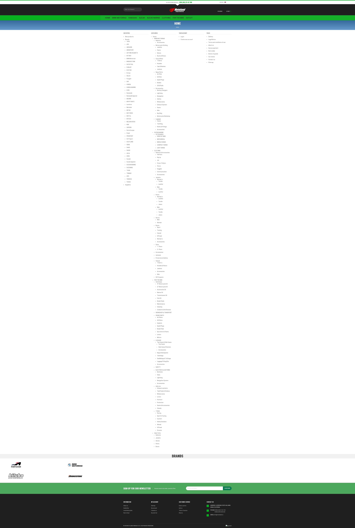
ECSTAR (129, 70)
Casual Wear (159, 58)
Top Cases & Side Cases (164, 342)
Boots (157, 225)
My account (154, 508)
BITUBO (129, 55)
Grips (158, 375)
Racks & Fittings (162, 126)
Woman (159, 222)
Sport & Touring (161, 416)
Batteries (160, 372)
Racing (159, 413)
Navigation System (162, 380)
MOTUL (129, 116)
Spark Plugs (160, 80)
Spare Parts (159, 72)
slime (128, 153)
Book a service (182, 505)
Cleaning (159, 307)
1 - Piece (159, 246)
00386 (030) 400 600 (220, 512)
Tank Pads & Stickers (163, 391)
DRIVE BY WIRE (161, 136)
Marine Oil (160, 292)
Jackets (159, 47)
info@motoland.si (218, 514)
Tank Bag (160, 124)
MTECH (129, 119)
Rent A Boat (126, 513)
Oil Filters (160, 320)
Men (158, 219)
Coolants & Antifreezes (164, 309)
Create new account (187, 39)
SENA (128, 144)
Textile (160, 181)
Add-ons (158, 386)
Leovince (129, 104)
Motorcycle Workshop (163, 116)
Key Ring (159, 113)
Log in (182, 36)
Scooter (159, 430)
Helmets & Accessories (163, 152)
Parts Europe (130, 130)
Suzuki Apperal (131, 162)
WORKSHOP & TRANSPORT (164, 312)
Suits (157, 244)
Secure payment (213, 48)
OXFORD (129, 127)
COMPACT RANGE (162, 145)
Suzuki (129, 159)
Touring (159, 230)
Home (154, 36)
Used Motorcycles (127, 510)
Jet (158, 160)
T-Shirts (159, 60)
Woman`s (160, 179)
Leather (160, 184)
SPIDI (128, 156)
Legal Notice (212, 39)
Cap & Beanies (161, 66)
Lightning (160, 93)
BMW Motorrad (131, 58)
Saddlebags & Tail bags (164, 358)
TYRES (158, 411)
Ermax (128, 73)
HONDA (129, 84)
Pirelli (128, 133)
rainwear (158, 255)
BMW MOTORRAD (159, 38)
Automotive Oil (161, 289)
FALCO (128, 76)
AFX (128, 44)
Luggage (158, 119)
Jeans (160, 204)
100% (128, 41)
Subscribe (227, 488)
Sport (158, 227)
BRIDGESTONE (131, 61)
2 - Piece (159, 249)
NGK (128, 124)
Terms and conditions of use (216, 42)
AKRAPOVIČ (130, 50)
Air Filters (160, 317)
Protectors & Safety (162, 258)
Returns (181, 513)
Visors (159, 166)
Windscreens (161, 102)
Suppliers (128, 184)
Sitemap (210, 62)
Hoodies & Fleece (162, 265)
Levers (159, 334)
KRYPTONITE (130, 101)
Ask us (180, 508)
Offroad (159, 236)
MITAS (128, 110)
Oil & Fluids (160, 85)
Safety (159, 99)
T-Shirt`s (159, 263)
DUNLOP (129, 67)
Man (158, 187)
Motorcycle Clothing (162, 45)
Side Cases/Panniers (164, 347)
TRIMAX (129, 173)
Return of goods (213, 54)
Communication (162, 171)
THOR (128, 170)
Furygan (129, 78)
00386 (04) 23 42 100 (220, 510)
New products (129, 36)
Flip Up (159, 157)
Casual (159, 233)
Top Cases (161, 344)
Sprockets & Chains (163, 331)
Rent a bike (211, 51)
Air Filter (159, 74)
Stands (159, 408)
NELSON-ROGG (131, 121)
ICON (128, 90)
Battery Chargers (162, 90)
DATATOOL (130, 64)
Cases (159, 121)
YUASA (129, 182)
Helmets (158, 40)
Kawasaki (129, 93)
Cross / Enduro (161, 163)
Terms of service (183, 510)
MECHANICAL (161, 139)
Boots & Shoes (161, 56)
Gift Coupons (159, 277)
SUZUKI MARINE (131, 164)
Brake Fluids (160, 301)
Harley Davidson (161, 421)
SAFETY (158, 367)
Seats (159, 107)
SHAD (128, 147)
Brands (127, 39)
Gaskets (159, 323)
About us (211, 45)
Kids (158, 110)
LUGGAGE (158, 340)
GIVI (128, 81)
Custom (159, 419)
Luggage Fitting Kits (163, 361)
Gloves (159, 53)
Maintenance (161, 304)
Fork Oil (159, 298)
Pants (159, 50)
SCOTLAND (130, 141)
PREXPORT (130, 136)
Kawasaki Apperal (132, 96)
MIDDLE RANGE (161, 142)
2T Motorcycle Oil (162, 286)
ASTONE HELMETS (132, 53)
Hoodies (159, 63)
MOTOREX (130, 113)
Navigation (160, 96)
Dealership (126, 508)
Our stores (211, 56)
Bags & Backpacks (162, 353)
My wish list (154, 513)
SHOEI (128, 150)
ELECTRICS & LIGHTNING (163, 370)
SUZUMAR (130, 167)
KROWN (129, 98)
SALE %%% (157, 433)
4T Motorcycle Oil (162, 284)
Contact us (211, 59)
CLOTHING (157, 150)
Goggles (159, 169)
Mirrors (159, 337)
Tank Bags (160, 355)
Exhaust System (162, 104)
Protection (160, 402)
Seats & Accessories (163, 405)
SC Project (130, 139)
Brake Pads (160, 329)
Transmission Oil (162, 295)
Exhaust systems (162, 388)
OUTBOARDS (159, 134)
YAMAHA (129, 179)
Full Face (159, 154)
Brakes (159, 82)
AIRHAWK (129, 47)
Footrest (159, 399)
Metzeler (129, 107)
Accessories (161, 42)
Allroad (159, 424)
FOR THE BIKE (158, 280)
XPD (128, 176)
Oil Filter (159, 77)
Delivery (210, 36)
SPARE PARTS (160, 315)
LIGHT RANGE (161, 148)
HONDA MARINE (131, 87)
